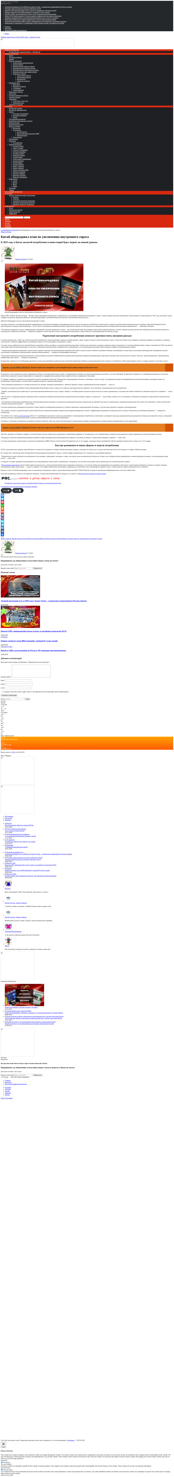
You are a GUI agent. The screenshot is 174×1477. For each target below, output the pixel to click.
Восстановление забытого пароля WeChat (19, 825)
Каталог (8, 193)
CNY (13, 752)
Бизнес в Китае (11, 54)
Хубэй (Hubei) (18, 163)
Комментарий (6, 677)
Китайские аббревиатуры (17, 110)
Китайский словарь (15, 108)
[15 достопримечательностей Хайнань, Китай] (17, 834)
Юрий (7, 946)
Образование (13, 139)
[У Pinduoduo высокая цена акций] (9, 845)
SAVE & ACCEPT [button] (7, 1475)
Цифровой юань (18, 103)
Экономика (13, 99)
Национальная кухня (16, 124)
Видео (15, 183)
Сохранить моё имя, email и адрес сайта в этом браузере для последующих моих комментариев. (36, 692)
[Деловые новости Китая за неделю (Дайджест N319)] (23, 858)
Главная (7, 27)
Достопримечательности (17, 119)
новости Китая (56, 538)
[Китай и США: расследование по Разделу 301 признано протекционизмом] (6, 646)
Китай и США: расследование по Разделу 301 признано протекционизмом (30, 14)
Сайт (2, 688)
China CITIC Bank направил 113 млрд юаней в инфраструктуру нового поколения (33, 16)
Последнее (8, 818)
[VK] (87, 515)
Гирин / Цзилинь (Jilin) (20, 170)
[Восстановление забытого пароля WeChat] (8, 823)
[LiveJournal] (87, 531)
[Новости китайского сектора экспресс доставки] (24, 1005)
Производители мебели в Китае (24, 66)
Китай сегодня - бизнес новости (16, 903)
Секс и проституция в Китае (14, 831)
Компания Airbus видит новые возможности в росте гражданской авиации (30, 19)
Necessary (6, 1462)
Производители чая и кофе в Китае (25, 72)
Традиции (12, 188)
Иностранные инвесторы (11, 465)
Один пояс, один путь (20, 101)
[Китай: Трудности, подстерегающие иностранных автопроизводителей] (30, 1022)
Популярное (9, 816)
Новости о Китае (67, 538)
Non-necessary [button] (5, 1468)
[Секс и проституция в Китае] (15, 829)
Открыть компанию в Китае (18, 95)
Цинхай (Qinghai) (19, 173)
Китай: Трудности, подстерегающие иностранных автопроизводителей (29, 1024)
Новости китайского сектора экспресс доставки (21, 1007)
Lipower (15, 197)
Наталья (7, 888)
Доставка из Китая (15, 57)
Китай (14, 538)
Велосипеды (21, 79)
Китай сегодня (22, 538)
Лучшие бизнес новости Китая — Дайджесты (24, 52)
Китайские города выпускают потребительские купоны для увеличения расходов (33, 483)
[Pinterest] (87, 502)
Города (11, 112)
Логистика (12, 94)
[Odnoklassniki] (87, 508)
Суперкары (17, 88)
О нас (11, 208)
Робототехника (22, 135)
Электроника (17, 137)
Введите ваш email (7, 568)
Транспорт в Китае (19, 74)
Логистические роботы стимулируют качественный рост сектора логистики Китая (33, 1018)
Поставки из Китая (13, 192)
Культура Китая (14, 123)
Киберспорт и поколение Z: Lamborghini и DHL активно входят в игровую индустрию (34, 23)
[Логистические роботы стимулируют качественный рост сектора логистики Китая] (34, 1016)
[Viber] (87, 518)
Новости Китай (45, 538)
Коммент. (8, 820)
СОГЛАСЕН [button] (80, 1440)
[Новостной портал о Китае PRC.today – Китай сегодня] (20, 37)
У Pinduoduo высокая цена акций (16, 847)
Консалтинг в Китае (16, 92)
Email (3, 684)
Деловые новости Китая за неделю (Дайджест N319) (23, 9)
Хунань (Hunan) (18, 164)
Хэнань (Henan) (18, 161)
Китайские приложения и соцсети (20, 121)
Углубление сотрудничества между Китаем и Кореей (19, 486)
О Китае (8, 106)
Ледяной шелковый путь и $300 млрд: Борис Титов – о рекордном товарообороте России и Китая (38, 7)
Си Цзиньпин (17, 143)
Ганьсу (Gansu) (18, 148)
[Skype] (87, 521)
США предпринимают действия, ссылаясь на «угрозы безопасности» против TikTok (34, 1013)
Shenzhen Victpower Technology (23, 204)
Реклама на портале (15, 210)
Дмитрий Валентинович (13, 931)
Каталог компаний (15, 61)
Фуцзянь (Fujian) (18, 153)
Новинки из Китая (19, 86)
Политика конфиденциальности (16, 30)
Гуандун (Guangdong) (20, 150)
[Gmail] (87, 511)
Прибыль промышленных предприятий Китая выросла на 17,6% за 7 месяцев (31, 18)
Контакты (8, 28)
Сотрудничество (14, 212)
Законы (11, 59)
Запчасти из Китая (23, 81)
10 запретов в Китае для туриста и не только (20, 841)
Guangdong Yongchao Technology (24, 201)
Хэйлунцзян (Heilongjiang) (22, 159)
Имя (3, 680)
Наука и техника (14, 126)
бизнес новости (6, 538)
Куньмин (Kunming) (20, 115)
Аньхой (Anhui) (18, 146)
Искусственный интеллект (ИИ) (28, 134)
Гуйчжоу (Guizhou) (19, 152)
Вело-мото (16, 85)
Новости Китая (12, 50)
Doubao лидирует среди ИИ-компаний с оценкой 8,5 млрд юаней (27, 12)
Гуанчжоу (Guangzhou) (20, 114)
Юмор (15, 186)
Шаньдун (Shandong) (20, 177)
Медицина (16, 128)
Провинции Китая (15, 144)
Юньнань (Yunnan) (19, 175)
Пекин (15, 117)
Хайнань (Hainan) (19, 155)
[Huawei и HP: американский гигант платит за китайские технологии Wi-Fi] (20, 627)
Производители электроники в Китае (26, 70)
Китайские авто (14, 83)
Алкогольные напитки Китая (23, 63)
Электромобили (18, 90)
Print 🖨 (6, 490)
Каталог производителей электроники (22, 195)
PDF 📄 (18, 490)
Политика (12, 141)
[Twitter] (87, 498)
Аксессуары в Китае (24, 75)
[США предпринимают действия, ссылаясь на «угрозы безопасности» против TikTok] (18, 1011)
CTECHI (16, 199)
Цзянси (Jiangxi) (18, 168)
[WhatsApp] (87, 505)
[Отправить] (87, 534)
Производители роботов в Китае (24, 68)
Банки (11, 55)
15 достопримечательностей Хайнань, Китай (20, 836)
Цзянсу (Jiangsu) (18, 166)
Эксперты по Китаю (16, 104)
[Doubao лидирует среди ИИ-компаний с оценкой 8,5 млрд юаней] (4, 637)
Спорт (15, 181)
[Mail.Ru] (87, 528)
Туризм (11, 190)
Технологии (17, 130)
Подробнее (71, 1440)
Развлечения (13, 179)
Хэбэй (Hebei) (17, 157)
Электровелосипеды (24, 77)
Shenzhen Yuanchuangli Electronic (24, 202)
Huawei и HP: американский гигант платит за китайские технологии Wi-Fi (30, 10)
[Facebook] (87, 495)
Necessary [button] (4, 1460)
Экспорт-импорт (14, 97)
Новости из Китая (33, 538)
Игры (15, 184)
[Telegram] (87, 524)
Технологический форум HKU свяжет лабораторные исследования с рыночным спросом (35, 21)
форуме (81, 474)
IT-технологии (22, 132)
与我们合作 (13, 213)
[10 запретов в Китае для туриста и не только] (9, 840)
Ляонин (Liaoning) (19, 172)
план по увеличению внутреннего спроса (88, 538)
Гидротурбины (18, 65)
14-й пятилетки (24, 416)
